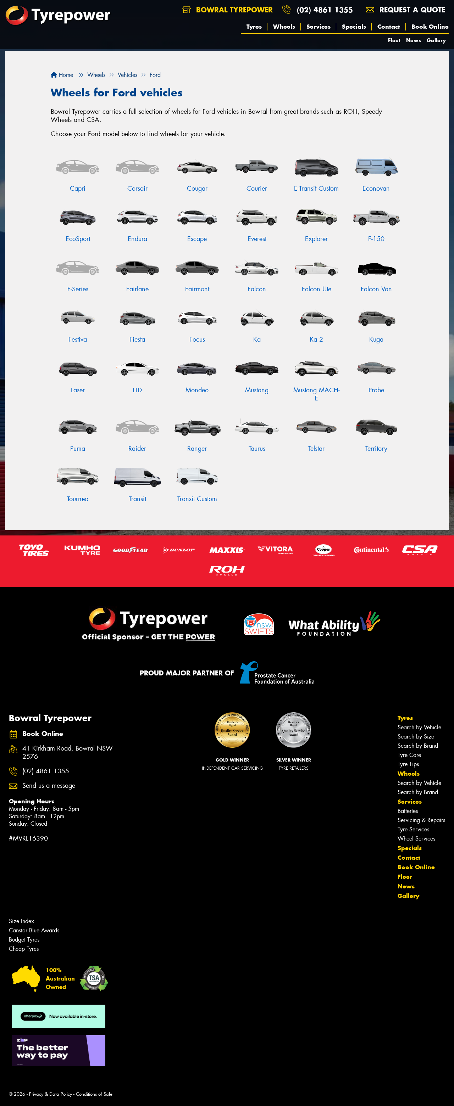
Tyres (254, 26)
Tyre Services (413, 829)
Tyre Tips (408, 764)
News (413, 40)
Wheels (284, 26)
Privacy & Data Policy (50, 1094)
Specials (354, 26)
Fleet (394, 40)
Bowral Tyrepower (233, 9)
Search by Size (416, 736)
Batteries (408, 811)
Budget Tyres (24, 939)
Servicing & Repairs (421, 820)
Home (65, 75)
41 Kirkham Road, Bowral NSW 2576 (67, 753)
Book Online (430, 26)
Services (318, 26)
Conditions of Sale (94, 1094)
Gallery (436, 40)
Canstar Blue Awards (34, 930)
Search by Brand (418, 746)
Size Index (21, 921)
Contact (388, 26)
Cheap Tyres (24, 949)
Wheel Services (416, 838)
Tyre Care (409, 755)
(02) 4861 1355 (325, 9)
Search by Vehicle (419, 727)
